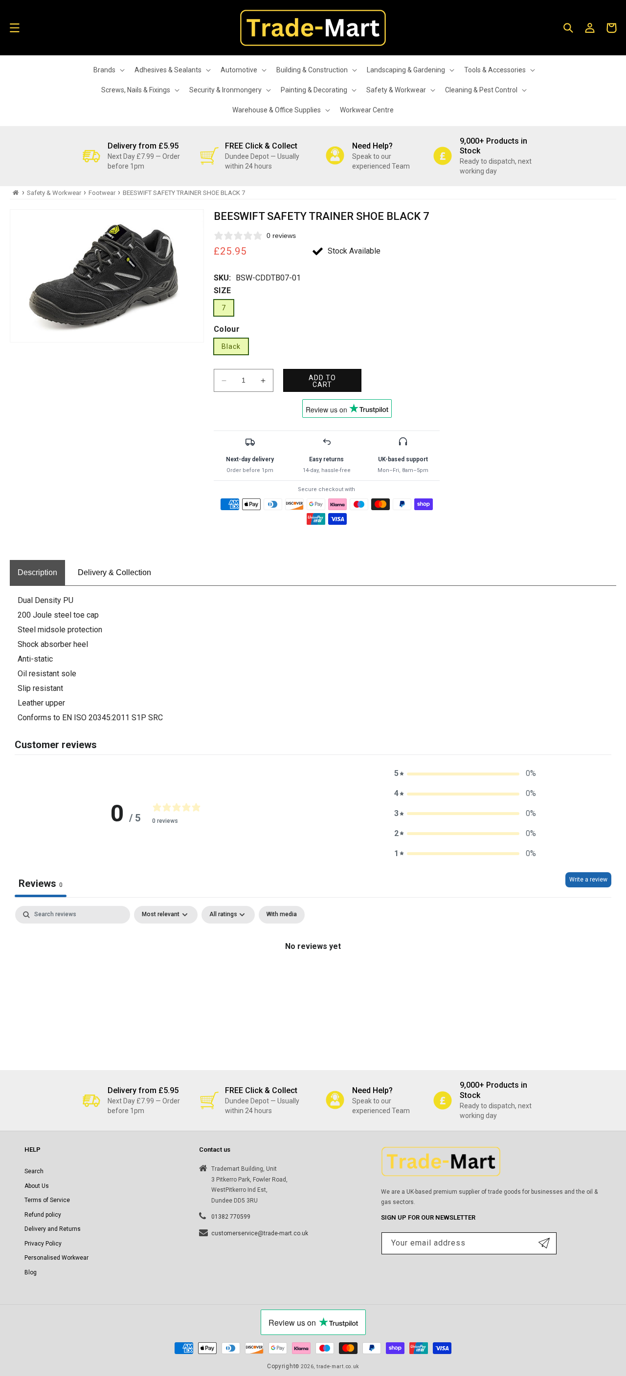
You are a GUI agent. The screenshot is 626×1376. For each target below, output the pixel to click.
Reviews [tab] (41, 883)
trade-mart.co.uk (337, 1366)
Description (37, 572)
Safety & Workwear (54, 192)
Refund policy (42, 1214)
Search (34, 1171)
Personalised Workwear (56, 1257)
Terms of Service (47, 1200)
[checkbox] (282, 915)
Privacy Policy (43, 1243)
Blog (30, 1272)
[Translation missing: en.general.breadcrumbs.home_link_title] (16, 192)
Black (231, 346)
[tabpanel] (313, 979)
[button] (14, 28)
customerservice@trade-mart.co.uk (259, 1233)
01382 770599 (230, 1216)
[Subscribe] (544, 1243)
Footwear (102, 192)
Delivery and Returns (52, 1229)
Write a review (588, 879)
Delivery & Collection (114, 572)
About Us (36, 1185)
